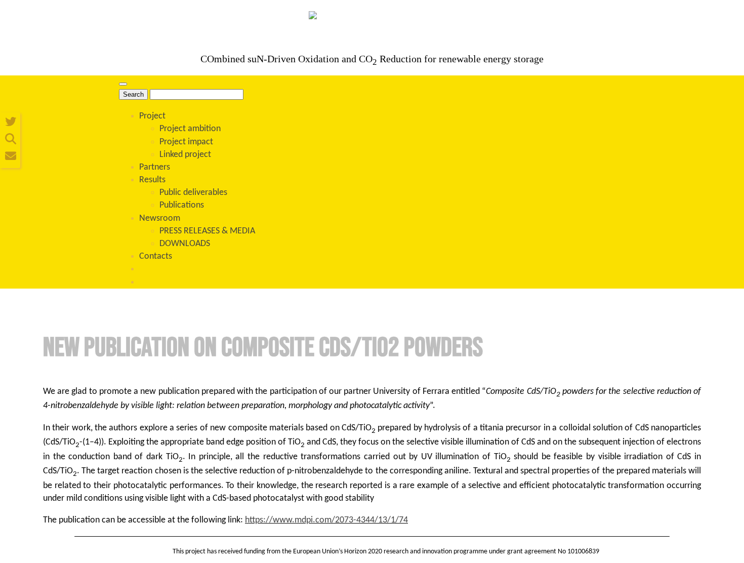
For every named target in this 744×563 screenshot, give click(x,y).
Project (152, 116)
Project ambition (190, 129)
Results (152, 180)
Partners (154, 167)
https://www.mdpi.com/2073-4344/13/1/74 (326, 520)
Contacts (155, 256)
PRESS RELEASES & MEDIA (207, 231)
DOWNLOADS (184, 244)
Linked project (185, 154)
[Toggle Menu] (123, 84)
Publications (181, 205)
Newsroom (159, 218)
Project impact (186, 142)
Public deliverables (193, 192)
